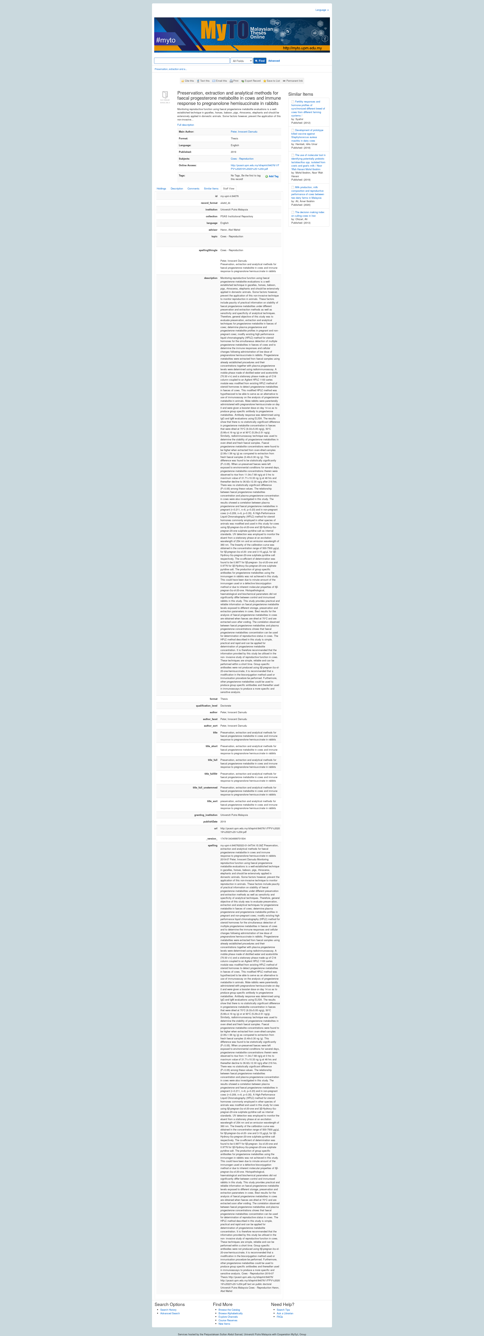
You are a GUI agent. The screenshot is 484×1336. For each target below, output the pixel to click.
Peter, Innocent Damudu (244, 131)
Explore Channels (228, 1316)
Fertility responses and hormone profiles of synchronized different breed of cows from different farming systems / (308, 108)
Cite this (189, 80)
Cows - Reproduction (242, 158)
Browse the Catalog (229, 1309)
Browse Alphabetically (231, 1313)
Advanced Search (170, 1313)
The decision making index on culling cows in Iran (307, 213)
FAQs (280, 1316)
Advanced (274, 60)
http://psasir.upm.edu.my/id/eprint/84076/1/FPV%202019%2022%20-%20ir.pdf (255, 167)
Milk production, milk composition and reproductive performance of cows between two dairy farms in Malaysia (307, 192)
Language (321, 10)
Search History (168, 1309)
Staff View (228, 188)
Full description (185, 124)
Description (177, 188)
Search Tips (283, 1309)
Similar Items (211, 188)
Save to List (273, 80)
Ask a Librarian (285, 1313)
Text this (205, 80)
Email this (221, 80)
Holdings (161, 188)
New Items (224, 1323)
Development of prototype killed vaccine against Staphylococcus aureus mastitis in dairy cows (307, 135)
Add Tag (273, 176)
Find (261, 61)
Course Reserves (228, 1320)
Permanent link (294, 80)
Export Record (253, 80)
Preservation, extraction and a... (171, 69)
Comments (193, 188)
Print (235, 80)
